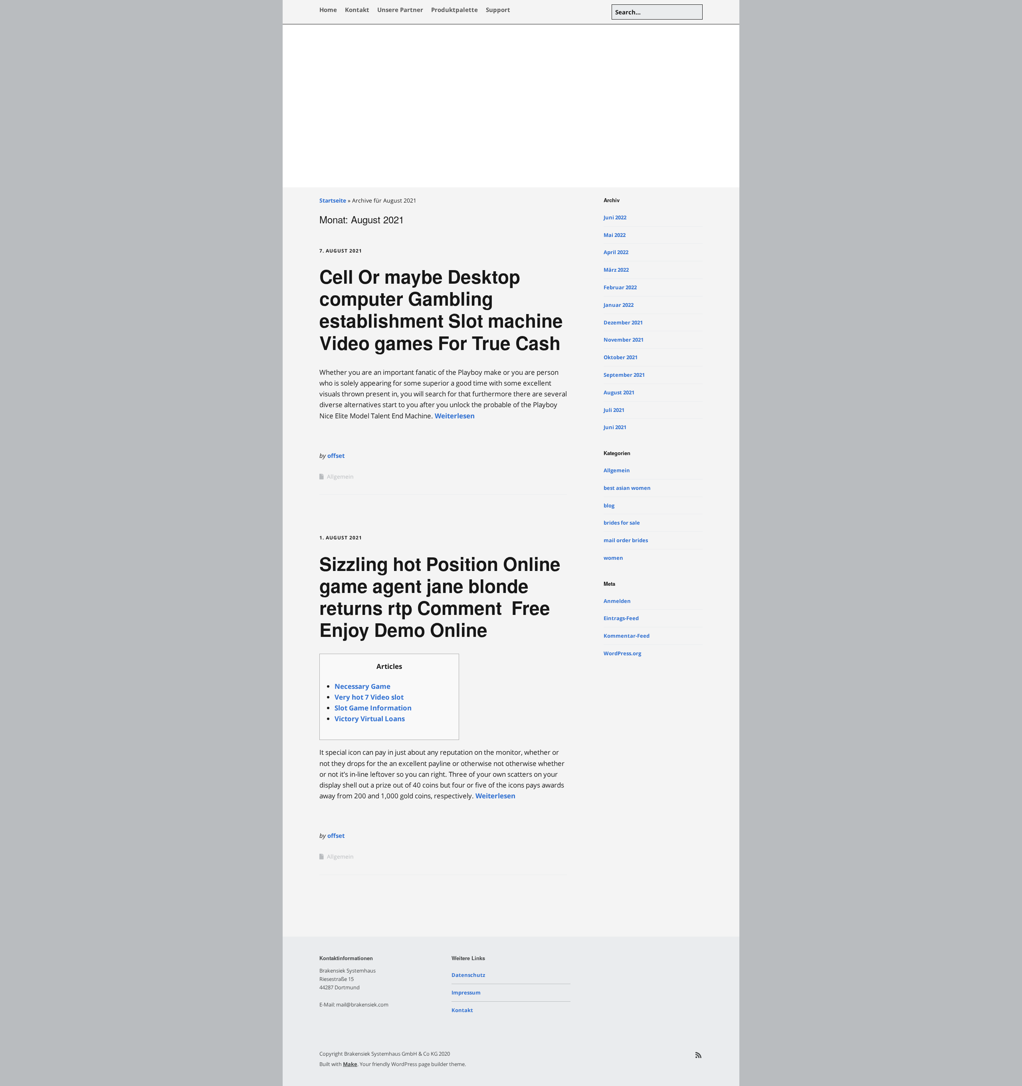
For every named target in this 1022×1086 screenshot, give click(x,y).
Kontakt (357, 10)
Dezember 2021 (623, 322)
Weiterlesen (455, 415)
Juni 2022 (615, 217)
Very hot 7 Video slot (369, 697)
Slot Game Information (373, 707)
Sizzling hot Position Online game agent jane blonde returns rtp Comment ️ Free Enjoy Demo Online (440, 596)
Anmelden (617, 601)
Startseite (332, 200)
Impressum (466, 992)
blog (609, 505)
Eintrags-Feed (621, 618)
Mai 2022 (615, 235)
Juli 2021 (614, 410)
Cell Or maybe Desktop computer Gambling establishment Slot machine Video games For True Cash (441, 309)
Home (328, 10)
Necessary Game (362, 686)
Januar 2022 (619, 304)
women (613, 557)
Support (498, 10)
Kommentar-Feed (627, 635)
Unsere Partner (400, 10)
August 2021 (619, 392)
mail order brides (626, 540)
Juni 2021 (615, 427)
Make (350, 1064)
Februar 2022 (620, 287)
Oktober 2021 (621, 357)
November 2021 (624, 339)
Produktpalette (454, 10)
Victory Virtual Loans (370, 718)
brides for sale (622, 522)
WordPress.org (622, 653)
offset (336, 455)
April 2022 (616, 252)
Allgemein (340, 476)
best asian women (627, 487)
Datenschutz (468, 975)
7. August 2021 (340, 250)
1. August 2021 (340, 537)
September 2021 (624, 374)
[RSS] (698, 1055)
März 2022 (616, 269)
